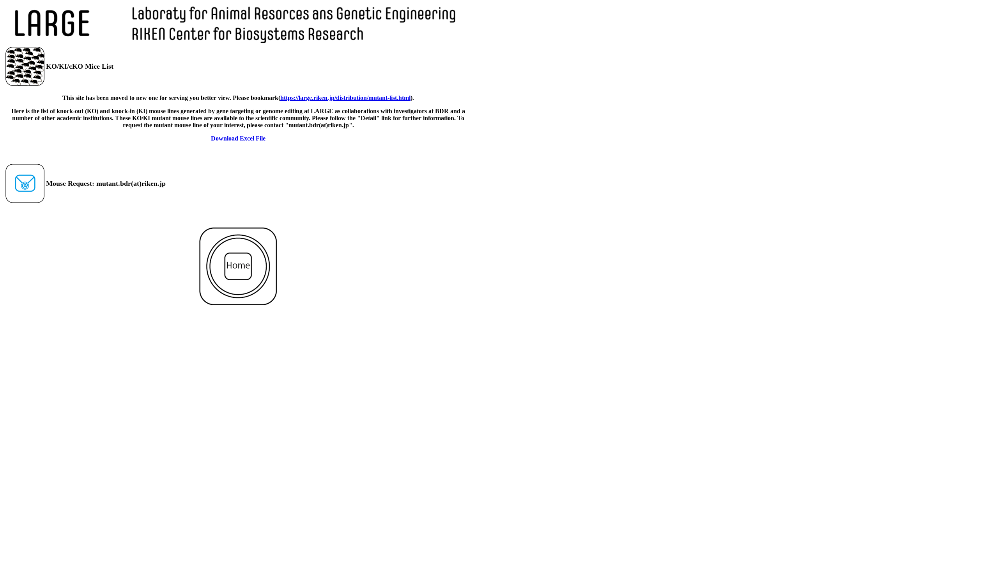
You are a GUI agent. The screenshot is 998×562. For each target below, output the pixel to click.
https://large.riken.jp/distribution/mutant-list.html (345, 97)
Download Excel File (238, 138)
